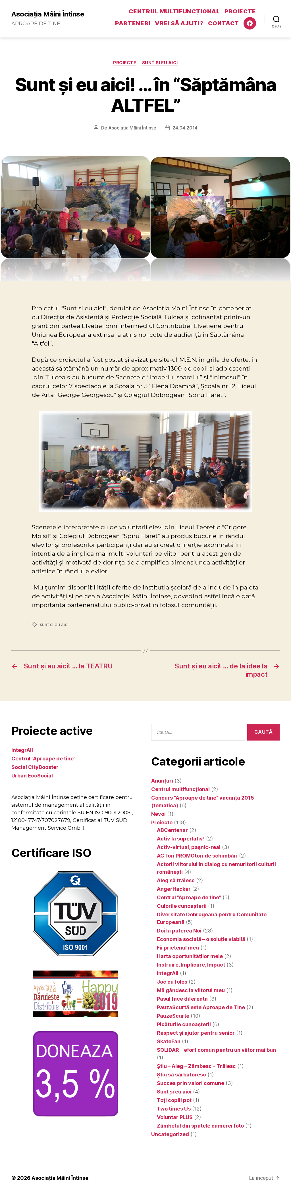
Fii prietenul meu (178, 948)
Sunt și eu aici (160, 62)
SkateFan (168, 1041)
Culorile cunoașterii (182, 906)
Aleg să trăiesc (176, 880)
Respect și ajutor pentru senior (196, 1033)
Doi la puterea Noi (179, 931)
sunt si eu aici (54, 624)
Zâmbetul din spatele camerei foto (200, 1126)
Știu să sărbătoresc (181, 1075)
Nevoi (158, 814)
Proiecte (240, 11)
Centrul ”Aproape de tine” (43, 759)
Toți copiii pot (174, 1100)
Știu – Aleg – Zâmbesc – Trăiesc (196, 1066)
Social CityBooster (35, 767)
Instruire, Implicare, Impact (191, 965)
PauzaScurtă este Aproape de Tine (201, 1007)
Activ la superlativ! (181, 839)
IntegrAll (22, 750)
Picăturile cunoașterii (184, 1024)
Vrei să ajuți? (179, 23)
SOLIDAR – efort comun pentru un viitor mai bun (216, 1050)
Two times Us (174, 1109)
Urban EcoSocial (32, 776)
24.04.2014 (185, 128)
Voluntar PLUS (175, 1117)
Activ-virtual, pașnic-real (189, 847)
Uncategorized (170, 1134)
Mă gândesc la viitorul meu (191, 990)
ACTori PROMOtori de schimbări (197, 856)
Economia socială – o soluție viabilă (201, 939)
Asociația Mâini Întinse (47, 14)
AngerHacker (174, 889)
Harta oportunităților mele (190, 956)
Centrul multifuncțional (174, 11)
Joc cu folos (172, 982)
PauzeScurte (173, 1016)
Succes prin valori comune (190, 1083)
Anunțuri (162, 781)
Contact (223, 23)
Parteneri (132, 23)
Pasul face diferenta (182, 999)
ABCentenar (172, 830)
